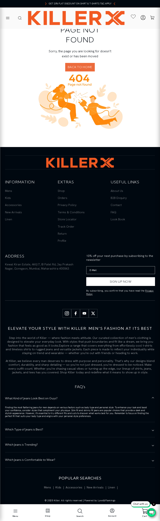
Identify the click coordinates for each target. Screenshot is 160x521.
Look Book (118, 219)
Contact (116, 205)
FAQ (113, 212)
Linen (8, 219)
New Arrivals (13, 212)
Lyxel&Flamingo (106, 500)
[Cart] (152, 18)
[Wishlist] (133, 16)
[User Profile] (143, 18)
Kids (8, 198)
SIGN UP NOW (121, 281)
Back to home (80, 67)
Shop (61, 191)
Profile (62, 241)
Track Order (66, 226)
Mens (8, 191)
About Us (117, 191)
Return (62, 233)
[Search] (19, 18)
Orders (62, 198)
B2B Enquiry (119, 198)
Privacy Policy (67, 205)
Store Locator (67, 219)
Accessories (13, 205)
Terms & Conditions (71, 212)
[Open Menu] (7, 18)
